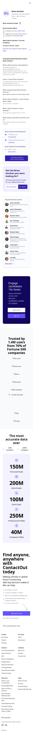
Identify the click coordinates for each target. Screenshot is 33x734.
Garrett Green (14, 251)
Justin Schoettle (15, 203)
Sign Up (16, 316)
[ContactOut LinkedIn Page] (2, 725)
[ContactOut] (10, 3)
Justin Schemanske (15, 209)
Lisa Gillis (13, 257)
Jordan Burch (14, 225)
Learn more (16, 310)
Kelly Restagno (14, 237)
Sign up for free (16, 613)
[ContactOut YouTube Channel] (6, 725)
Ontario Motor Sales (19, 31)
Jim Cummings (14, 220)
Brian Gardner (18, 11)
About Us (21, 650)
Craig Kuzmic (14, 245)
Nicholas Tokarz (15, 216)
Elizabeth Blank (14, 232)
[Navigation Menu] (30, 3)
